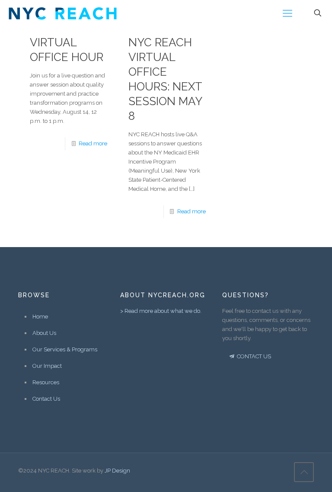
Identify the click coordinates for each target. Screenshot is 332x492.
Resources (45, 382)
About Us (44, 333)
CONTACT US (253, 356)
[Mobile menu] (287, 13)
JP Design (117, 470)
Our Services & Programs (64, 349)
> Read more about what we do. (160, 311)
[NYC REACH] (63, 13)
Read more (93, 143)
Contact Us (46, 399)
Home (40, 316)
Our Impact (47, 366)
